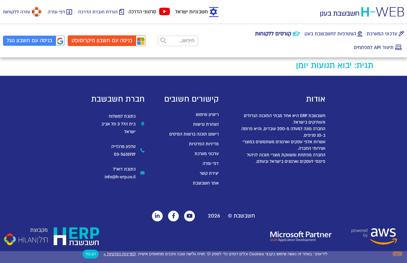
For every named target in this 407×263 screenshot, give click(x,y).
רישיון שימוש (207, 114)
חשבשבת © (241, 215)
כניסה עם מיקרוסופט (102, 40)
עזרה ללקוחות (16, 12)
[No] (397, 253)
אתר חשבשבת (206, 183)
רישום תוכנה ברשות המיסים (194, 134)
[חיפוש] (163, 41)
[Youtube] (189, 216)
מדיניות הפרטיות (204, 144)
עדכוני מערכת (207, 154)
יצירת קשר (209, 173)
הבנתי (91, 253)
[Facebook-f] (173, 216)
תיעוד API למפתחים (374, 47)
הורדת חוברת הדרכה (98, 12)
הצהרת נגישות (206, 124)
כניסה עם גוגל (29, 40)
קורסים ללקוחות (273, 33)
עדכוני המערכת (382, 34)
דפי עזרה (56, 12)
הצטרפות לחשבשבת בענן (330, 34)
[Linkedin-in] (157, 216)
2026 (214, 215)
